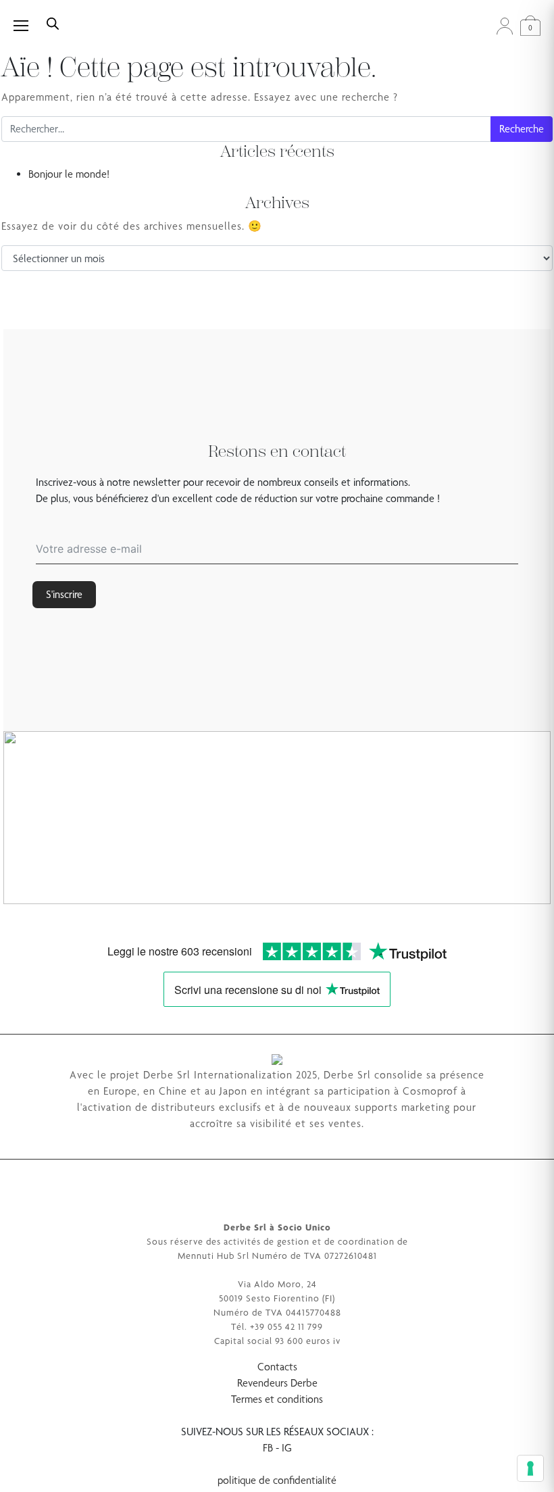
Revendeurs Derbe (277, 1382)
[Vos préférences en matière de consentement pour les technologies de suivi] (530, 1468)
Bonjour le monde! (68, 174)
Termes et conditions (277, 1399)
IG (287, 1447)
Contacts (277, 1366)
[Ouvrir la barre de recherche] (52, 22)
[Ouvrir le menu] (28, 26)
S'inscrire (64, 594)
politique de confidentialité (277, 1480)
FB (268, 1447)
